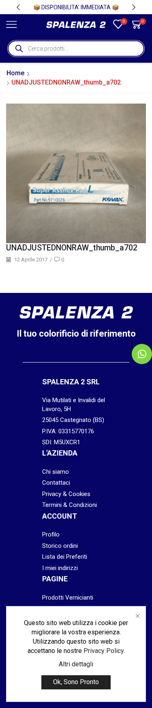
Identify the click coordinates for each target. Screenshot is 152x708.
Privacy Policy (103, 651)
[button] (18, 7)
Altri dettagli (76, 664)
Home (15, 73)
